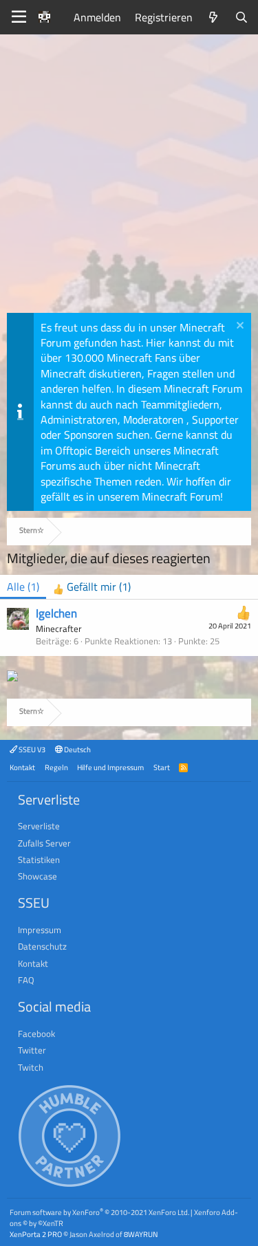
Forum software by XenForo (99, 1212)
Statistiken (39, 859)
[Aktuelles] (214, 17)
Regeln (56, 767)
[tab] (92, 587)
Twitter (32, 1050)
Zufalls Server (44, 843)
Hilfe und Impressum (110, 767)
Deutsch (77, 749)
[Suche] (241, 17)
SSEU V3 (31, 749)
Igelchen (56, 613)
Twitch (30, 1067)
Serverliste (39, 826)
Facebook (36, 1033)
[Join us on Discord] (12, 677)
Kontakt (22, 767)
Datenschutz (42, 946)
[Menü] (19, 17)
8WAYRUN (141, 1234)
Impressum (39, 930)
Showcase (37, 876)
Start (161, 767)
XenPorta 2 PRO (36, 1234)
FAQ (26, 980)
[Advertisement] (129, 177)
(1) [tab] (23, 586)
